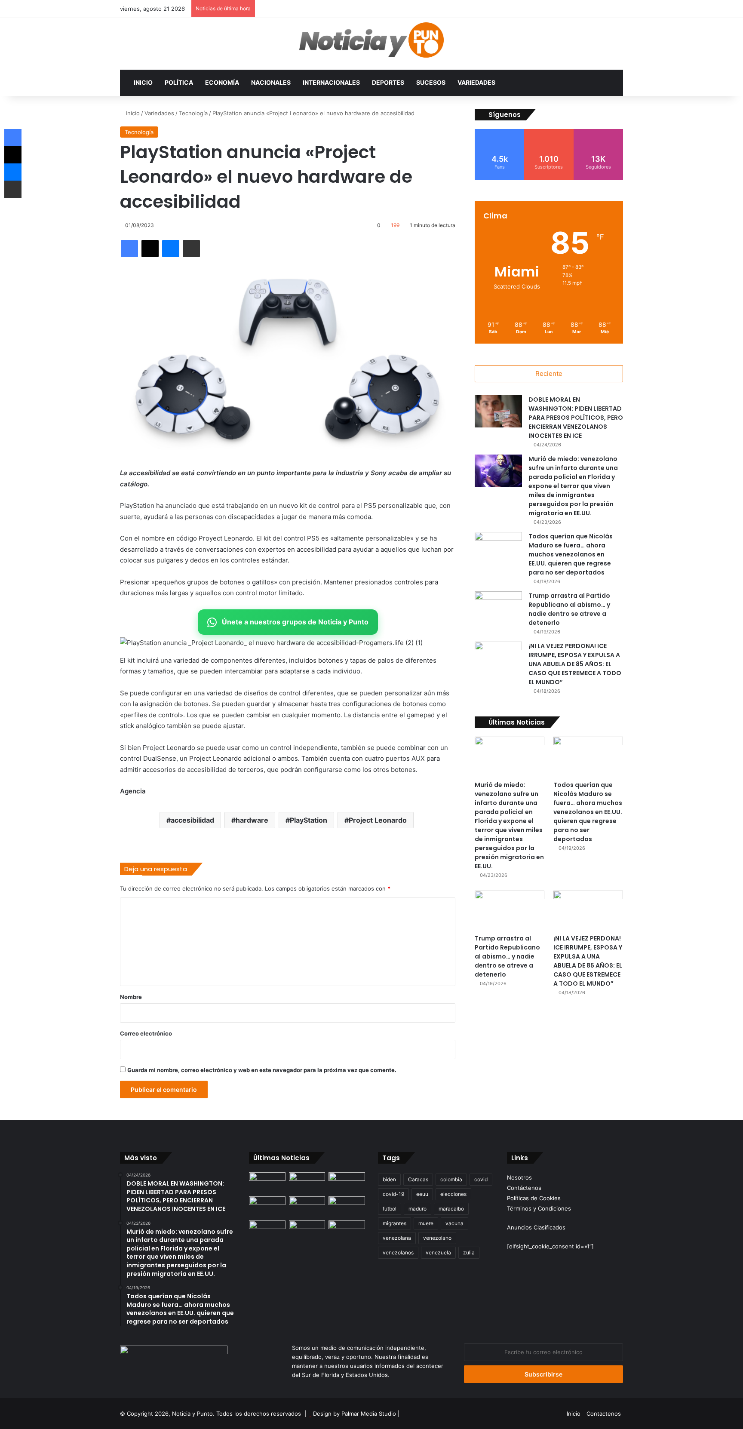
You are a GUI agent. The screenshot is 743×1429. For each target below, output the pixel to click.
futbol (389, 1208)
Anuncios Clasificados (536, 1227)
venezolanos (398, 1252)
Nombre (131, 996)
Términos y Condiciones (539, 1208)
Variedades (476, 82)
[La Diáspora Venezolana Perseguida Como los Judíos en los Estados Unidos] (267, 1230)
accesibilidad (192, 820)
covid (481, 1179)
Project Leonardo (378, 820)
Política (179, 82)
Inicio (143, 82)
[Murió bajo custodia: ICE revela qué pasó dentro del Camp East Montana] (347, 1206)
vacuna (454, 1223)
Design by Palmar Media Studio (354, 1413)
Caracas (418, 1179)
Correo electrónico (146, 1033)
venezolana (397, 1238)
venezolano (437, 1238)
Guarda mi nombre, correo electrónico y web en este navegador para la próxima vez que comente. (261, 1069)
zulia (469, 1252)
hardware (252, 820)
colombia (451, 1179)
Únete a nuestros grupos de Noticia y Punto (295, 622)
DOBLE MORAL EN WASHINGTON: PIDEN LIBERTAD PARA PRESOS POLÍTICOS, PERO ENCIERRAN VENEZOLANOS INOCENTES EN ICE (575, 417)
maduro (417, 1208)
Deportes (388, 82)
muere (425, 1223)
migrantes (394, 1223)
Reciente (548, 373)
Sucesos (430, 82)
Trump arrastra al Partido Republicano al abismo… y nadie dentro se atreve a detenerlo (569, 609)
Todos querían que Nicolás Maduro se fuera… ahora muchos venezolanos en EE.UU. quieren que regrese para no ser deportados (570, 554)
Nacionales (271, 82)
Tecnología (193, 113)
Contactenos (603, 1413)
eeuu (422, 1194)
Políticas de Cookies (534, 1198)
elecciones (453, 1194)
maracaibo (451, 1208)
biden (389, 1179)
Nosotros (519, 1177)
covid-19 (393, 1194)
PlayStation (308, 820)
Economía (222, 82)
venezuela (438, 1252)
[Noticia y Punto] (371, 43)
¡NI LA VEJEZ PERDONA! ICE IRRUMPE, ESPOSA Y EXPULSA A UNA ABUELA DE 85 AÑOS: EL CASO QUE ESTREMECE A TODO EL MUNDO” (574, 664)
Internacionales (331, 82)
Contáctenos (524, 1187)
